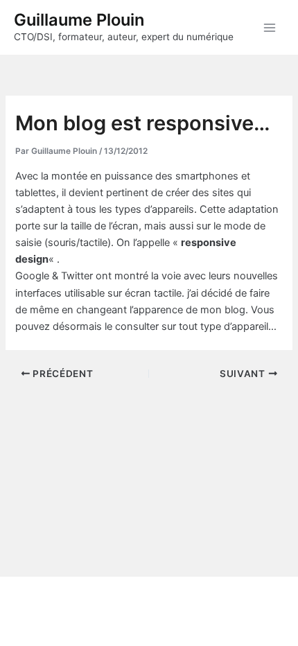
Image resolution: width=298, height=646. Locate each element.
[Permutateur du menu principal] (269, 27)
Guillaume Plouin (79, 20)
